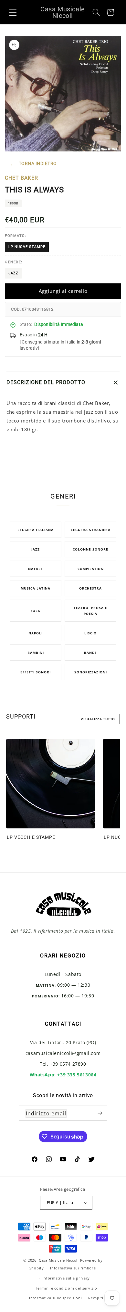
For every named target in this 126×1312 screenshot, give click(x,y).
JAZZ (13, 273)
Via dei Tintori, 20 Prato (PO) (63, 1042)
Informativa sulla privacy (66, 1278)
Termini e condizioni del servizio (66, 1288)
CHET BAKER (21, 178)
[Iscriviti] (100, 1113)
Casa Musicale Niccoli (59, 1260)
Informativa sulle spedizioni (55, 1297)
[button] (13, 12)
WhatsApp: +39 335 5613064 (63, 1075)
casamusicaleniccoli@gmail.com (63, 1053)
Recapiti (95, 1297)
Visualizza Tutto (98, 719)
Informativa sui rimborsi (73, 1268)
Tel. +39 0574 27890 (63, 1064)
